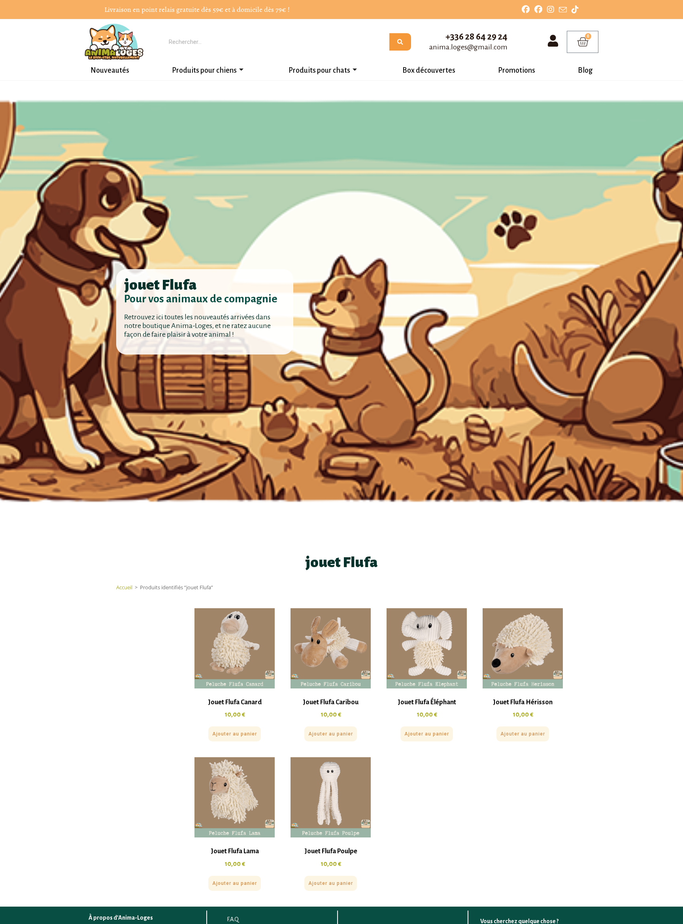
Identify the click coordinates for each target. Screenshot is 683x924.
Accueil (124, 587)
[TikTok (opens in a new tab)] (574, 9)
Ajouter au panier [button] (234, 734)
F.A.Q (233, 919)
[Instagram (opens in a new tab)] (551, 9)
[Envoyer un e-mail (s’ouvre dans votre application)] (563, 10)
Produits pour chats (319, 70)
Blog (585, 70)
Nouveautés (110, 70)
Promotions (516, 70)
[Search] (400, 42)
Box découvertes (428, 70)
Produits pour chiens (204, 70)
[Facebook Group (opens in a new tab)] (538, 9)
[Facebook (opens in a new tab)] (525, 9)
